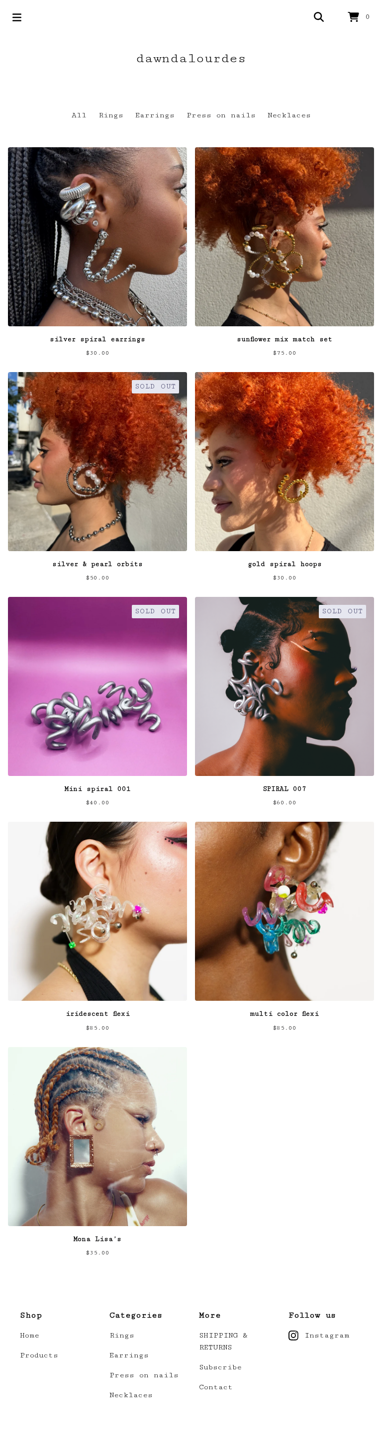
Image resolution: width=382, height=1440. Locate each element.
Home (29, 1335)
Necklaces (289, 115)
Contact (216, 1387)
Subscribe (220, 1367)
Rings (110, 115)
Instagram (326, 1335)
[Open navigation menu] (17, 17)
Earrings (155, 115)
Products (39, 1355)
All (79, 115)
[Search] (319, 17)
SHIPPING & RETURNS (223, 1341)
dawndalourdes (191, 58)
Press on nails (221, 115)
